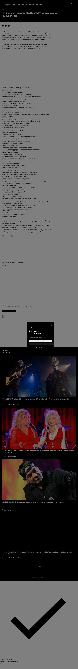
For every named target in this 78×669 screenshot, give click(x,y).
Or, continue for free (40, 347)
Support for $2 (40, 340)
